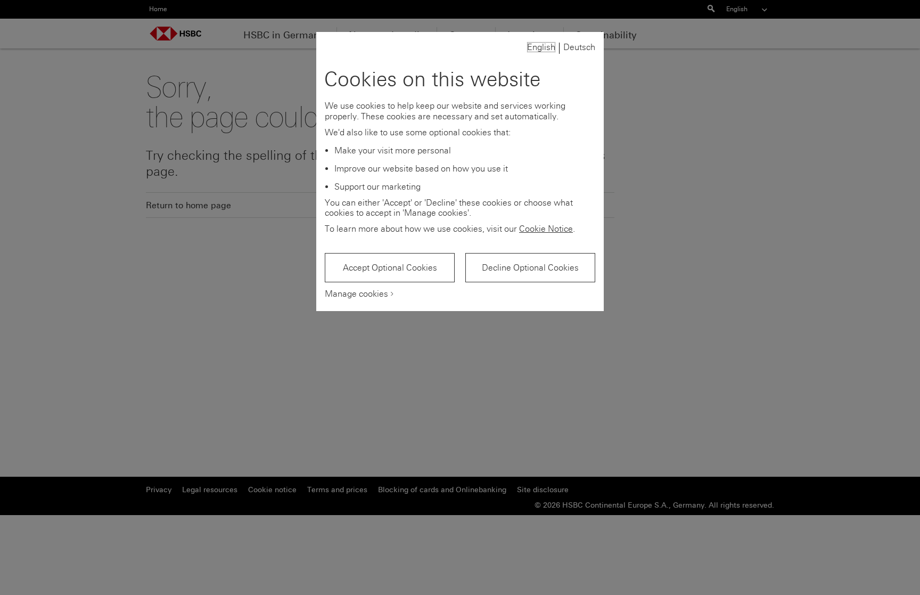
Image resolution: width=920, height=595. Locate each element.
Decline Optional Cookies (530, 268)
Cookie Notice (546, 229)
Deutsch (579, 47)
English (541, 47)
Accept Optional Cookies (390, 268)
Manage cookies (356, 294)
